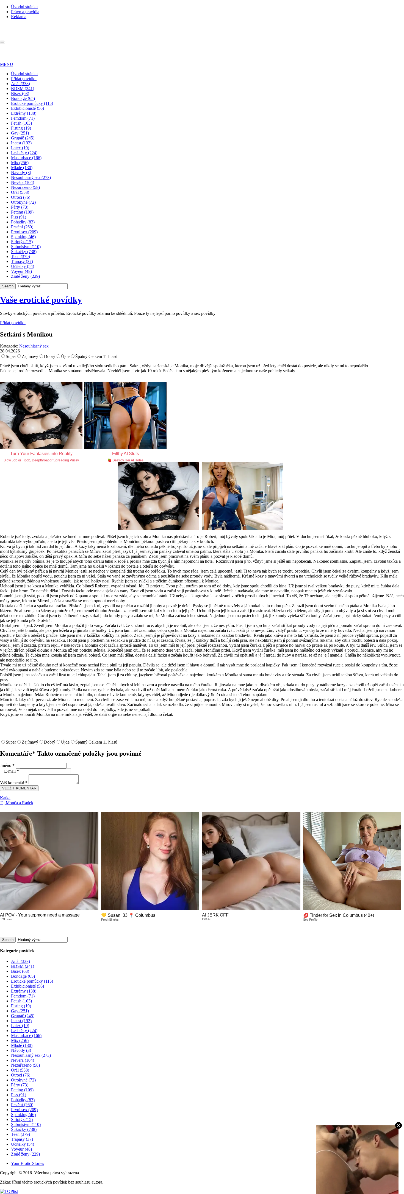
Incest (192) (21, 143)
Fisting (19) (21, 128)
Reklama (18, 16)
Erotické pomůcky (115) (32, 103)
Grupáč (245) (22, 138)
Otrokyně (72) (23, 202)
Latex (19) (20, 147)
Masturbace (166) (26, 157)
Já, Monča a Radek (16, 802)
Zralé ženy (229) (25, 276)
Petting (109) (22, 212)
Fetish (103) (21, 123)
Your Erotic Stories (27, 1163)
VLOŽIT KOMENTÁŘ (19, 788)
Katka (5, 797)
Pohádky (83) (23, 222)
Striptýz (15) (22, 241)
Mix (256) (20, 162)
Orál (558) (20, 192)
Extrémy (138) (23, 113)
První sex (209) (24, 231)
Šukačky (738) (24, 251)
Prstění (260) (22, 227)
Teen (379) (20, 256)
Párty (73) (19, 207)
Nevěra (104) (22, 182)
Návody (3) (21, 172)
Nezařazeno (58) (25, 187)
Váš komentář (13, 782)
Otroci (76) (20, 197)
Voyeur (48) (21, 271)
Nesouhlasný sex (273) (31, 177)
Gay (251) (20, 133)
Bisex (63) (20, 93)
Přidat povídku (24, 78)
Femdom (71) (23, 118)
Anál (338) (20, 83)
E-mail (11, 771)
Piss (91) (18, 217)
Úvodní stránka (24, 6)
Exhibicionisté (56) (27, 108)
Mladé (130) (21, 167)
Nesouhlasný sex (34, 346)
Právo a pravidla (25, 11)
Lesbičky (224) (24, 152)
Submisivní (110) (26, 246)
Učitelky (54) (22, 266)
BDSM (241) (22, 88)
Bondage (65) (23, 98)
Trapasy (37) (22, 261)
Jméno (7, 765)
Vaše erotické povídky (41, 300)
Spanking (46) (23, 236)
